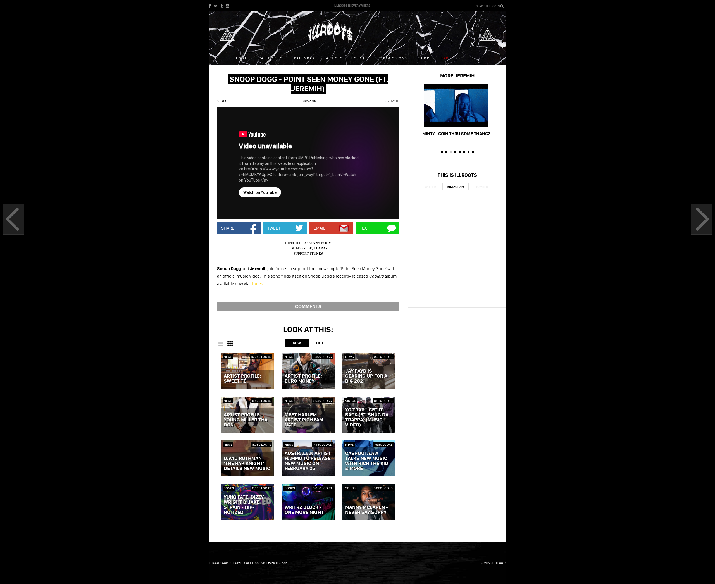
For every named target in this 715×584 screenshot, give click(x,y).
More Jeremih (457, 75)
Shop (424, 58)
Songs (229, 488)
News (228, 357)
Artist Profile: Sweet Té (242, 378)
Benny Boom (320, 242)
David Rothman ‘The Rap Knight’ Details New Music (247, 463)
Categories (271, 58)
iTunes (316, 253)
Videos (223, 100)
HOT (319, 342)
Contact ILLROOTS (493, 563)
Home (241, 58)
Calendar (304, 58)
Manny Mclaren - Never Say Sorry (366, 510)
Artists (334, 58)
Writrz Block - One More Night (304, 510)
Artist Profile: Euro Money (303, 378)
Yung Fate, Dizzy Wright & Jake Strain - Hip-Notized (244, 505)
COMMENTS (308, 306)
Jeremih (392, 100)
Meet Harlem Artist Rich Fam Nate (304, 420)
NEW (297, 342)
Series (361, 58)
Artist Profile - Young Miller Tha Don (246, 420)
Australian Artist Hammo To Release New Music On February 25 (308, 461)
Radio (447, 58)
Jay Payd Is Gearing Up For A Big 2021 (366, 376)
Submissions (393, 58)
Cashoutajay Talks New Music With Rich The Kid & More (366, 461)
